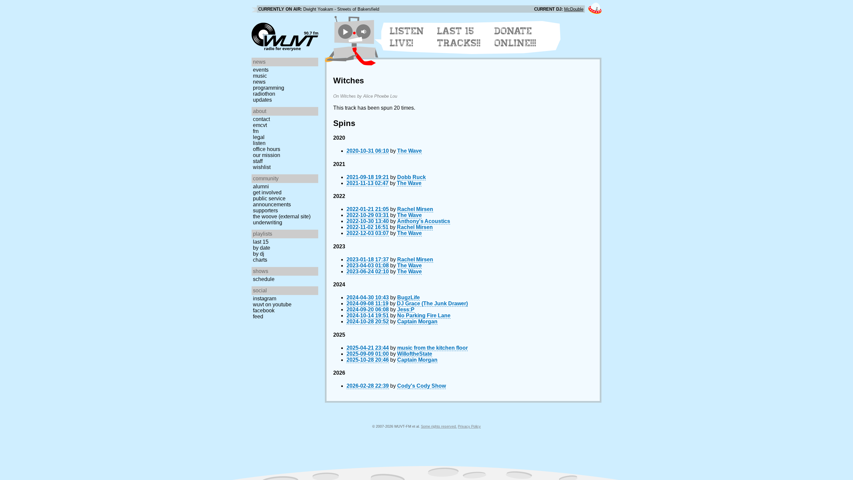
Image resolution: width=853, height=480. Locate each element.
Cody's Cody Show (421, 386)
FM (256, 131)
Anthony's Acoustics (423, 221)
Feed (258, 316)
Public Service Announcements (272, 201)
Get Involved (267, 192)
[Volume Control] (364, 31)
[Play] (345, 31)
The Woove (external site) (282, 216)
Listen (259, 143)
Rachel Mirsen (415, 209)
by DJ (258, 254)
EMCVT (260, 125)
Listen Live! (407, 37)
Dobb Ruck (411, 177)
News (259, 82)
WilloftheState (414, 354)
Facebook (264, 310)
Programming (268, 88)
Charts (260, 260)
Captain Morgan (417, 321)
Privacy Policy (469, 426)
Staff (258, 161)
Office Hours (266, 149)
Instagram (264, 298)
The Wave (409, 151)
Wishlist (262, 167)
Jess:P (406, 309)
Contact (261, 119)
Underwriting (267, 222)
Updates (262, 100)
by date (261, 248)
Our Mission (266, 155)
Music (260, 76)
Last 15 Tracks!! (459, 37)
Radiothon (264, 94)
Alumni (261, 186)
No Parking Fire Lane (423, 315)
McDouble (573, 9)
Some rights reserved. (439, 426)
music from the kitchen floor (432, 348)
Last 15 (261, 242)
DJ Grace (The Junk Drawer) (432, 303)
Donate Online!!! (515, 37)
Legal (259, 137)
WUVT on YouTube (272, 304)
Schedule (264, 279)
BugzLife (408, 297)
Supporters (265, 210)
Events (261, 70)
